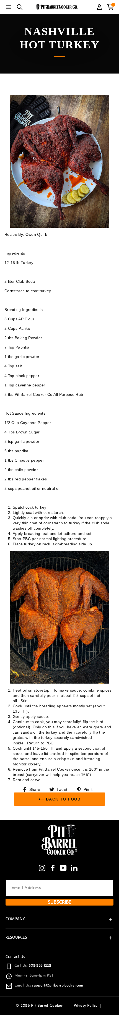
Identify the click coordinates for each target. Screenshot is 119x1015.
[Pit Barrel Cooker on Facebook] (53, 868)
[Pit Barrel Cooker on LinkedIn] (74, 868)
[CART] (110, 7)
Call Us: (32, 965)
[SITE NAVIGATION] (8, 7)
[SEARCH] (19, 7)
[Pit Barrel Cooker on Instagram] (42, 868)
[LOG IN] (99, 7)
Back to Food (63, 799)
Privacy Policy (85, 1006)
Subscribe (59, 902)
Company (15, 918)
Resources (16, 937)
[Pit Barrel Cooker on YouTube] (63, 868)
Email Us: (48, 985)
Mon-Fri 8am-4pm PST (34, 975)
